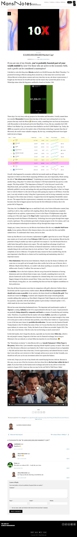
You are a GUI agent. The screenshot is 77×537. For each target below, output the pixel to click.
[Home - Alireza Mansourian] (21, 3)
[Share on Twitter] (36, 412)
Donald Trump (49, 417)
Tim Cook (40, 419)
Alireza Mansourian (44, 59)
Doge (45, 417)
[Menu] (74, 5)
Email (31, 500)
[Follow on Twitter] (66, 524)
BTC (37, 417)
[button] (38, 388)
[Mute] (63, 404)
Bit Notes (38, 52)
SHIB (36, 419)
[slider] (36, 404)
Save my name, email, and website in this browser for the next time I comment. (30, 507)
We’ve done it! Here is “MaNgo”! (59, 434)
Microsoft (59, 417)
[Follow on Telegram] (74, 524)
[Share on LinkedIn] (44, 412)
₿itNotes (63, 2)
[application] (38, 388)
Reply (68, 449)
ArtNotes (57, 2)
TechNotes (52, 2)
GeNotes (46, 2)
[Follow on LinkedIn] (71, 524)
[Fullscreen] (65, 404)
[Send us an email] (69, 524)
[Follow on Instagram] (63, 524)
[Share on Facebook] (33, 412)
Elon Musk (55, 417)
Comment (12, 487)
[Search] (74, 2)
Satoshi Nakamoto (65, 417)
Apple (31, 417)
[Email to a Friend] (38, 412)
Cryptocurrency (41, 417)
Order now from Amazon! (16, 434)
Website (51, 500)
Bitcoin (33, 417)
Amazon (27, 417)
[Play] (9, 404)
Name (11, 500)
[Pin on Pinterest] (41, 412)
